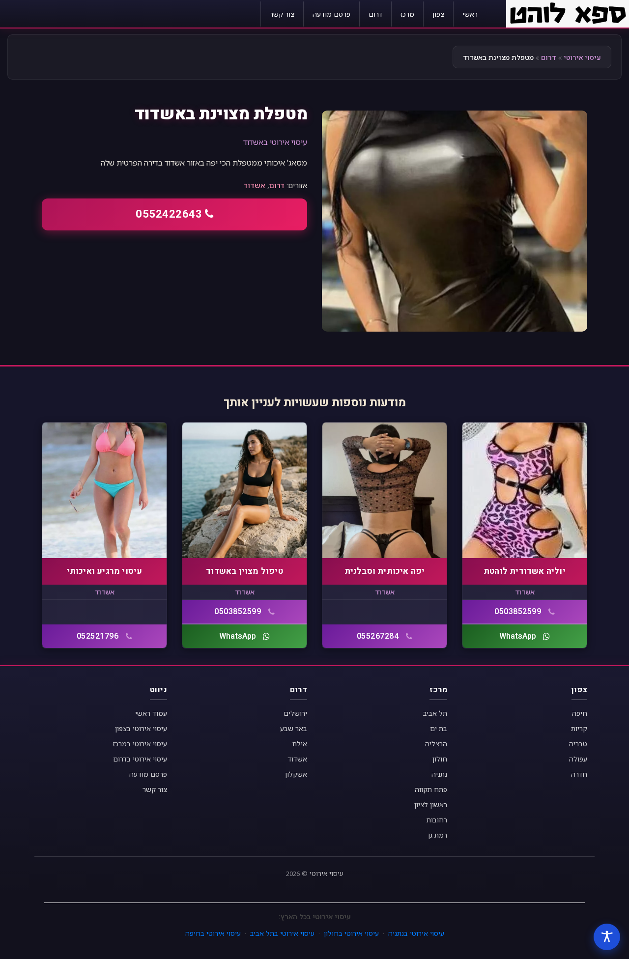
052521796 (98, 636)
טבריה (578, 743)
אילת (299, 743)
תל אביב (435, 713)
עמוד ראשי (151, 713)
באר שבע (293, 728)
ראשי (470, 14)
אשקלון (296, 774)
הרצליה (436, 743)
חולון (439, 758)
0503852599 (517, 612)
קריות (579, 728)
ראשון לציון (430, 804)
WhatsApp (517, 636)
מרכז (407, 14)
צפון (438, 14)
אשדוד (254, 185)
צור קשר (282, 14)
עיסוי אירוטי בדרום (140, 758)
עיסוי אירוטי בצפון (141, 728)
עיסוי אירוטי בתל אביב (282, 933)
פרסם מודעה (331, 14)
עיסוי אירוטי (582, 58)
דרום (375, 14)
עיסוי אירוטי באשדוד (275, 142)
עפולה (578, 758)
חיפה (579, 713)
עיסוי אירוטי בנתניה (416, 933)
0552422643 (169, 214)
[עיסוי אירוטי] (567, 12)
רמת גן (437, 835)
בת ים (438, 728)
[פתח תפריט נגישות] (607, 937)
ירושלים (295, 713)
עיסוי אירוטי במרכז (140, 743)
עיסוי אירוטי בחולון (351, 933)
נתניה (439, 774)
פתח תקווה (431, 789)
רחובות (437, 819)
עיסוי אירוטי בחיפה (213, 933)
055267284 (378, 636)
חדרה (579, 774)
